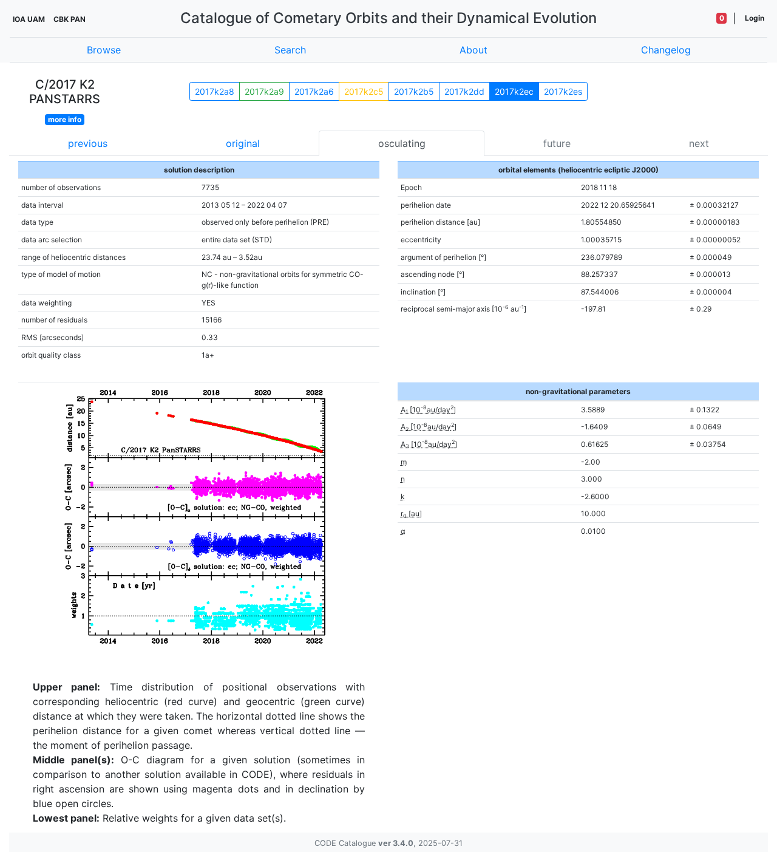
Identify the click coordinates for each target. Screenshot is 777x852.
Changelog (666, 50)
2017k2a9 (264, 91)
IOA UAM (29, 19)
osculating (402, 143)
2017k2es (563, 91)
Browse (104, 50)
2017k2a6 (314, 91)
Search (290, 50)
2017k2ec (514, 91)
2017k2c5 (364, 91)
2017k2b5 (414, 91)
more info (64, 119)
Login (754, 17)
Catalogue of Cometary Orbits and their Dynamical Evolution (388, 18)
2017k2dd (464, 91)
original (243, 143)
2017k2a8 (214, 91)
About (473, 50)
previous (87, 143)
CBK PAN (69, 19)
